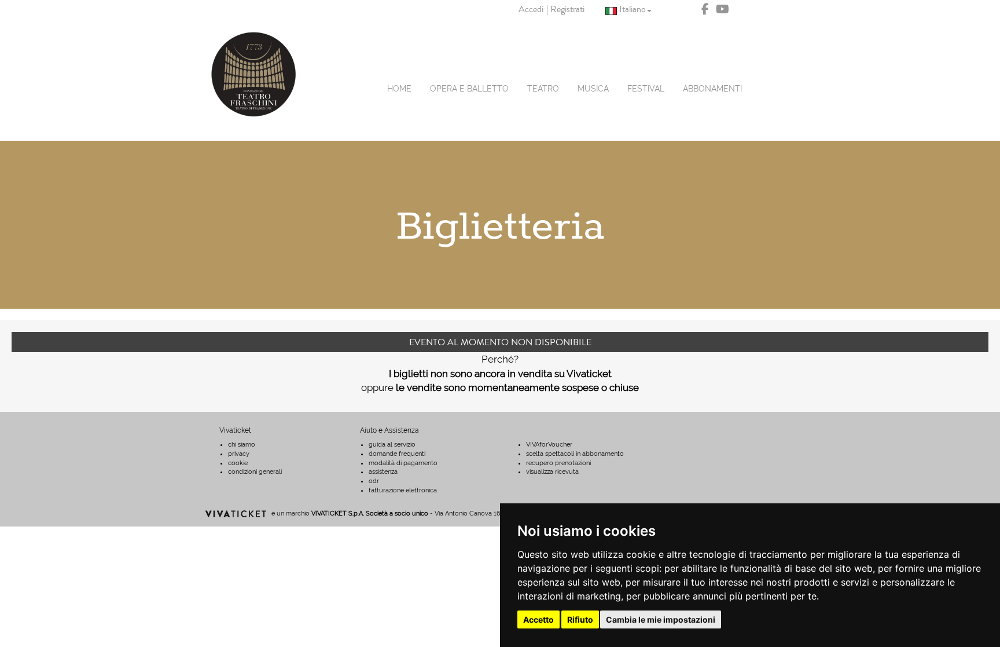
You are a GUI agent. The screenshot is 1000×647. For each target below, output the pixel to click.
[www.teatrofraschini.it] (254, 74)
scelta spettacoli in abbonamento (575, 454)
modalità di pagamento (403, 463)
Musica (593, 88)
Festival (645, 88)
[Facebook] (705, 9)
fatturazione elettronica (403, 490)
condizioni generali (255, 472)
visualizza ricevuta (552, 472)
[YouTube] (722, 9)
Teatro (543, 88)
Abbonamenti (712, 88)
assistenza (383, 472)
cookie (238, 463)
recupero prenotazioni (558, 463)
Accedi (531, 9)
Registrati (567, 9)
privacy (238, 454)
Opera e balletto (469, 88)
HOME (399, 88)
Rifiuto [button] (580, 619)
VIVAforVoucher (549, 444)
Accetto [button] (538, 619)
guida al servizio (392, 444)
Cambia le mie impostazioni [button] (660, 619)
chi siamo (241, 444)
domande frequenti (397, 454)
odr (374, 481)
